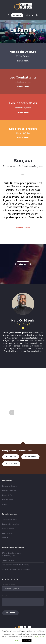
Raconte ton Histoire (23, 391)
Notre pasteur (7, 533)
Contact (5, 538)
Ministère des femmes (23, 56)
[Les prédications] (27, 15)
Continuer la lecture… (23, 227)
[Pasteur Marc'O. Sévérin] (23, 328)
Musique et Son (7, 500)
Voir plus (5, 504)
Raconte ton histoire (9, 486)
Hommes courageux (9, 491)
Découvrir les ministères (10, 524)
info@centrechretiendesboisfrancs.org (16, 569)
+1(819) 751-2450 (8, 560)
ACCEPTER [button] (26, 640)
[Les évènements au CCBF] (29, 15)
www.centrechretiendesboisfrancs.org (15, 565)
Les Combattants (23, 77)
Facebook (13, 464)
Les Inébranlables (23, 103)
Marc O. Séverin (23, 320)
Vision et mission (8, 529)
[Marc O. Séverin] (23, 304)
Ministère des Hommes (23, 82)
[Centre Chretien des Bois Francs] (23, 6)
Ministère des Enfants (23, 133)
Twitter (12, 456)
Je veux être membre (9, 520)
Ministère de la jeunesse (22, 107)
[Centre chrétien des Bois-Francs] (32, 15)
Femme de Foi (7, 495)
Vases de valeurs (23, 52)
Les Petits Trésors (23, 129)
